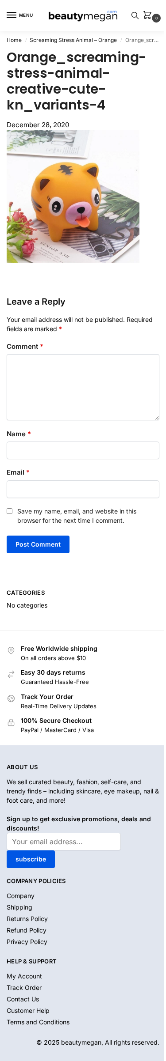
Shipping (19, 907)
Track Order (24, 987)
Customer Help (28, 1010)
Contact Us (23, 999)
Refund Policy (26, 930)
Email (18, 472)
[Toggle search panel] (135, 15)
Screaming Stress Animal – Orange (73, 40)
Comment (25, 346)
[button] (149, 15)
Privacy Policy (27, 941)
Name (19, 434)
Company (21, 895)
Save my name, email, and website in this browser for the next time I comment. (76, 515)
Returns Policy (27, 918)
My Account (24, 976)
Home (14, 40)
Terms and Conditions (38, 1022)
